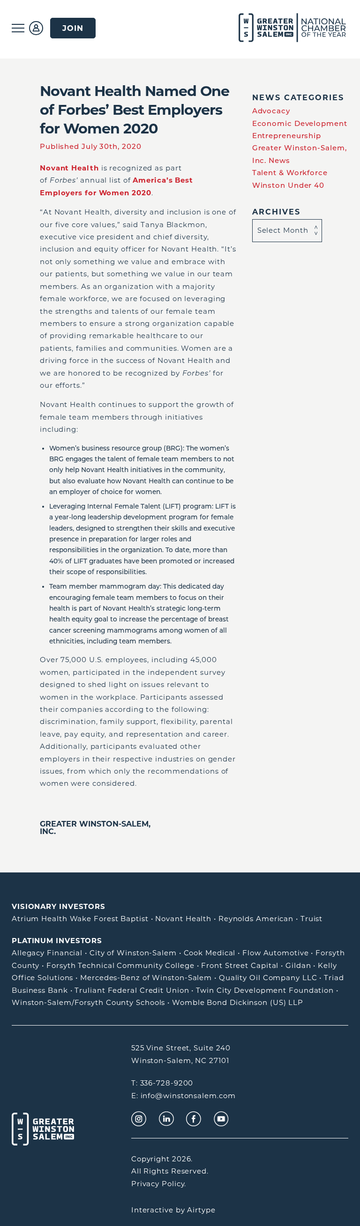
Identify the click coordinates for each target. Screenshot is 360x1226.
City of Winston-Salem (133, 952)
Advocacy (271, 110)
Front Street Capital (239, 965)
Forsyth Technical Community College (120, 965)
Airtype (201, 1209)
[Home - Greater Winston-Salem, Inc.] (281, 28)
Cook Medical (210, 952)
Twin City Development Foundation (265, 990)
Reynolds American (255, 918)
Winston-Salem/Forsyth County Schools (88, 1002)
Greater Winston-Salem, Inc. (95, 827)
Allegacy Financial (47, 952)
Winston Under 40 (288, 185)
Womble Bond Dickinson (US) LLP (237, 1002)
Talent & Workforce (290, 172)
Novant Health (183, 918)
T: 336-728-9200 (162, 1082)
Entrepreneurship (286, 135)
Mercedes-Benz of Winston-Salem (146, 977)
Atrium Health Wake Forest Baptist (80, 918)
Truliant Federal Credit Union (132, 990)
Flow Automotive (275, 952)
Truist (311, 918)
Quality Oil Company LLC (268, 977)
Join (72, 28)
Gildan (298, 965)
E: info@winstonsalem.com (183, 1095)
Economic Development (299, 123)
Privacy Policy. (159, 1183)
